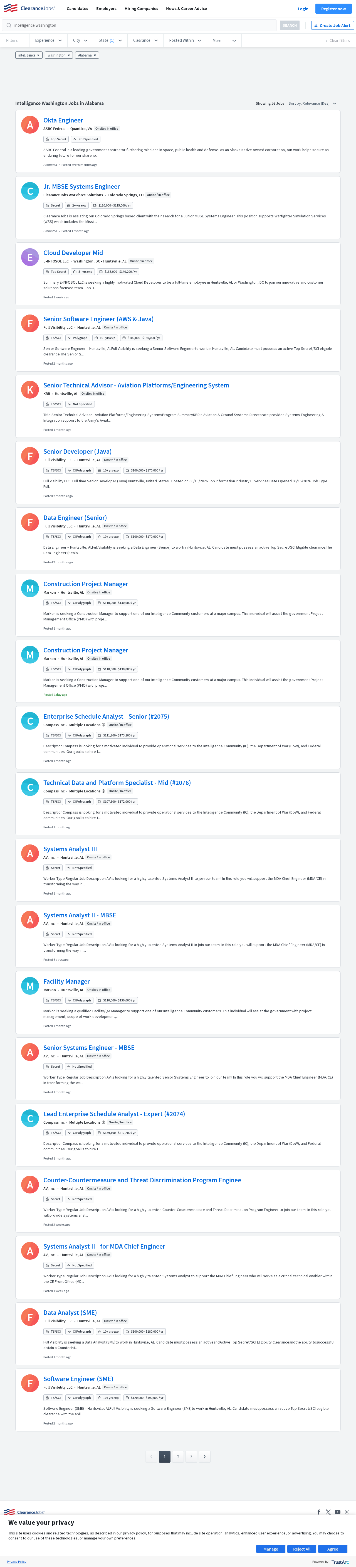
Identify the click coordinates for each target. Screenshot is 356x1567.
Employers (106, 8)
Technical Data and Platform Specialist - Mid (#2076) (117, 782)
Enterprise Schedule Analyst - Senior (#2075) (106, 716)
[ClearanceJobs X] (328, 1512)
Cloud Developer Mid (73, 252)
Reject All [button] (301, 1549)
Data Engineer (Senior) (75, 517)
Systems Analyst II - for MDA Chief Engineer (104, 1246)
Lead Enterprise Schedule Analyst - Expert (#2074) (114, 1113)
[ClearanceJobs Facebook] (318, 1512)
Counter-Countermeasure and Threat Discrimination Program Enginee (142, 1180)
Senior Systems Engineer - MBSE (89, 1047)
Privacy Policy (16, 1561)
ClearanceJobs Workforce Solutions (73, 194)
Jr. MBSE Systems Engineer (81, 186)
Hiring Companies (141, 8)
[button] (48, 40)
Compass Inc (54, 724)
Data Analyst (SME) (70, 1312)
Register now (333, 8)
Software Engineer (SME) (78, 1378)
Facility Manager (66, 981)
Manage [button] (270, 1549)
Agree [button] (332, 1549)
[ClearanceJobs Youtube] (337, 1512)
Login (303, 8)
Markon (49, 592)
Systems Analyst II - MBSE (79, 915)
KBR (46, 393)
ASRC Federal (54, 128)
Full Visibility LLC (58, 327)
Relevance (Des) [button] (316, 103)
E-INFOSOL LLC (56, 261)
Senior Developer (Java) (77, 451)
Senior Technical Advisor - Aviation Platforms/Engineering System (136, 385)
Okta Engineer (63, 120)
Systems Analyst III (70, 848)
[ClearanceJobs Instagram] (347, 1512)
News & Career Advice (186, 8)
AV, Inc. (49, 857)
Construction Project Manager (85, 583)
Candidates (77, 8)
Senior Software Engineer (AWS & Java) (98, 319)
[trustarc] (339, 1561)
